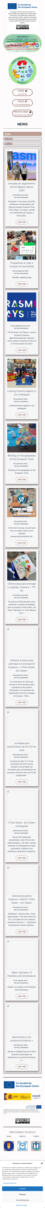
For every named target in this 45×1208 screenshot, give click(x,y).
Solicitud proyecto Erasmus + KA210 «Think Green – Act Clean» (22, 899)
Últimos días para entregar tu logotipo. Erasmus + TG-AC (21, 587)
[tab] (7, 134)
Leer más (22, 222)
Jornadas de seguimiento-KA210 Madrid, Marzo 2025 (22, 187)
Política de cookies (21, 1205)
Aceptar (22, 1189)
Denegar (22, 1194)
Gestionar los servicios (9, 1183)
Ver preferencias (22, 1200)
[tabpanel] (22, 610)
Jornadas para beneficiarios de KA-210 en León (21, 746)
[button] (42, 1163)
